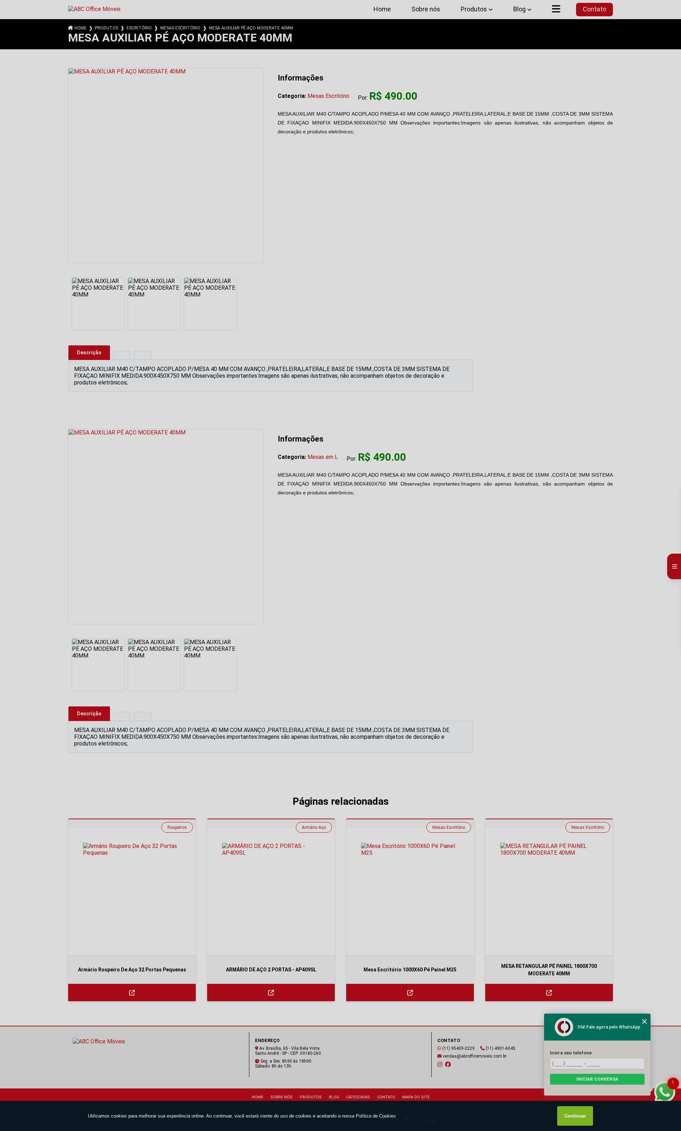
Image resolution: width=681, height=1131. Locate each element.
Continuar (575, 1116)
